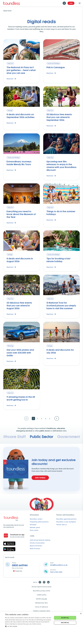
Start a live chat (56, 572)
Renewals (33, 525)
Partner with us (61, 525)
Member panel (35, 527)
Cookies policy (41, 595)
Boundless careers (36, 519)
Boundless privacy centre (41, 591)
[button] (28, 626)
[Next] (56, 418)
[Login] (64, 3)
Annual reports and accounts (41, 587)
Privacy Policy (46, 624)
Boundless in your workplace (66, 522)
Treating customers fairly (41, 611)
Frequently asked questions (39, 522)
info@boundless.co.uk (58, 565)
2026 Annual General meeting (40, 540)
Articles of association (37, 543)
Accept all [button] (65, 618)
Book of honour (35, 548)
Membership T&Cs (41, 603)
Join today (40, 478)
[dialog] (41, 620)
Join (71, 3)
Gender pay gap (41, 599)
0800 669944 (20, 565)
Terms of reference (41, 607)
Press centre (34, 530)
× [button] (80, 613)
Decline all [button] (65, 622)
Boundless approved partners (66, 519)
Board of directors (36, 546)
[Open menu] (79, 3)
